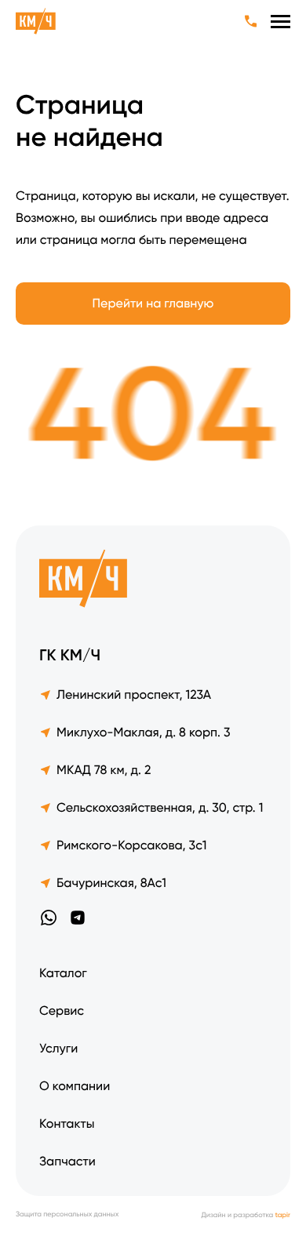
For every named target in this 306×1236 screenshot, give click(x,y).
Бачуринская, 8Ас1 (111, 882)
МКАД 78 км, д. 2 (103, 769)
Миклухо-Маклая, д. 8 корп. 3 (143, 732)
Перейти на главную (153, 303)
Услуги (58, 1048)
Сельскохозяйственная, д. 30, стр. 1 (159, 807)
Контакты (66, 1123)
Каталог (63, 972)
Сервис (61, 1010)
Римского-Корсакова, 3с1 (131, 845)
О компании (74, 1085)
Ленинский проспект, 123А (133, 694)
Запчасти (67, 1161)
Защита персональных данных (67, 1215)
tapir (282, 1216)
